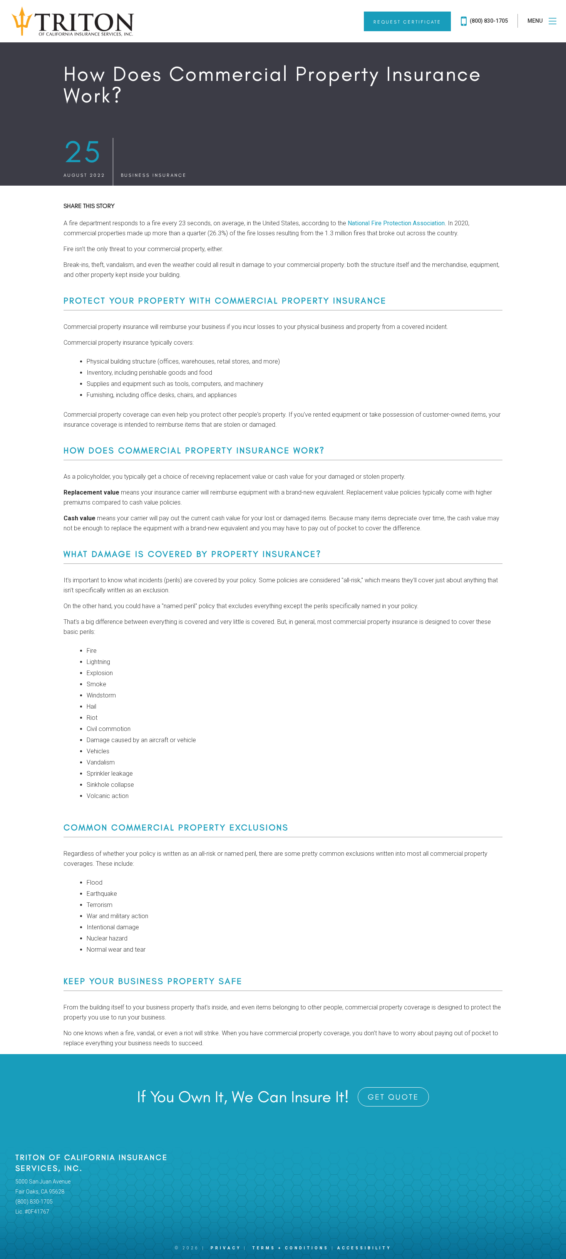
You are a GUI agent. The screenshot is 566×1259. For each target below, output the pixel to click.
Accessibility (364, 1248)
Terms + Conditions (290, 1248)
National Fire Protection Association (396, 223)
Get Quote (393, 1096)
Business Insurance (154, 175)
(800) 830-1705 (488, 21)
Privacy (226, 1248)
